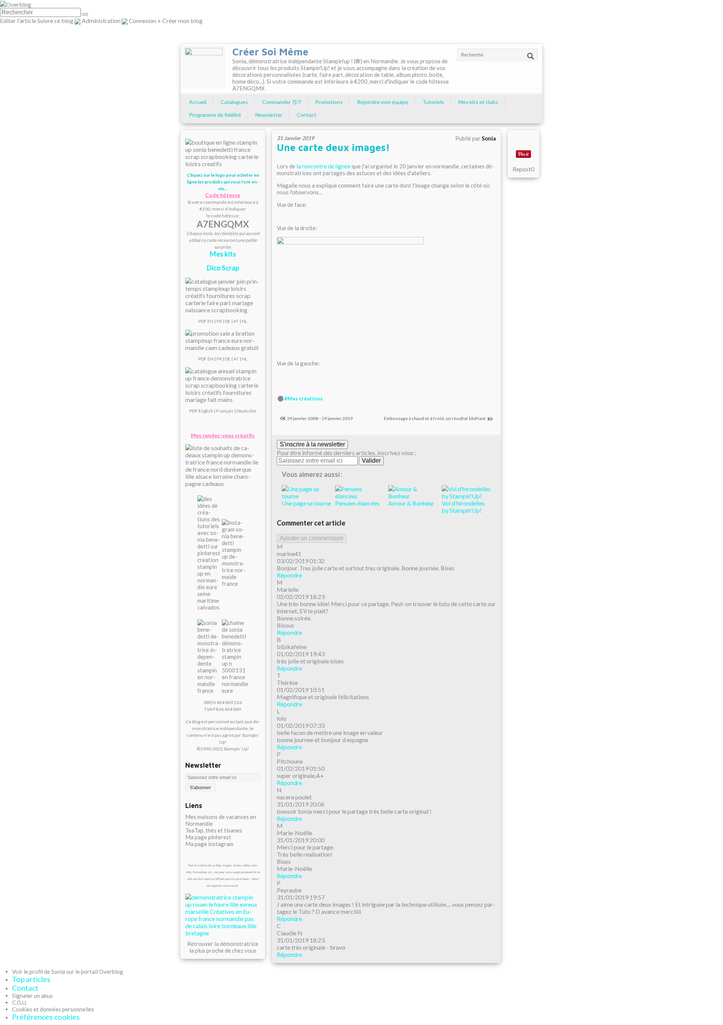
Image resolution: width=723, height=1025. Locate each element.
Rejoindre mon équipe (382, 102)
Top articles (31, 979)
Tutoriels (433, 102)
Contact (306, 115)
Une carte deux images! (333, 147)
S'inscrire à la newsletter (312, 444)
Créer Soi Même (270, 52)
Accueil (197, 102)
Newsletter (268, 115)
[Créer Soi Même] (204, 67)
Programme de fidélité (215, 115)
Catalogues (234, 102)
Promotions (329, 102)
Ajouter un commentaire (311, 538)
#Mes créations (303, 399)
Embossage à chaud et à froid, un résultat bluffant (435, 418)
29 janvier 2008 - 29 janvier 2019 (320, 418)
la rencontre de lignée (323, 166)
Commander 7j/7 (281, 102)
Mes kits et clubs (478, 102)
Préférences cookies (46, 1017)
